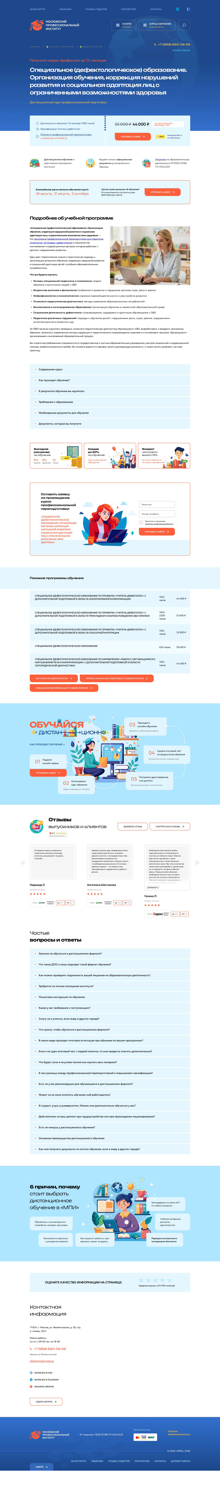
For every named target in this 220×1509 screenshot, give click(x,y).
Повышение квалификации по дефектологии (62, 688)
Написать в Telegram (46, 1379)
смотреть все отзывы (168, 826)
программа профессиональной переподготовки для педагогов (68, 238)
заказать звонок (181, 49)
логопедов (49, 242)
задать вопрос (44, 1401)
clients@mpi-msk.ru (42, 1361)
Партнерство (128, 9)
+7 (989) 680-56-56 (174, 44)
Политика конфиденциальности (179, 1432)
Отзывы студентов (96, 9)
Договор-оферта (180, 1461)
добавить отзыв (133, 826)
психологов (36, 242)
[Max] (188, 9)
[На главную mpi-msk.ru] (54, 21)
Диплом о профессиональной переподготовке (66, 134)
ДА (60, 903)
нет (69, 903)
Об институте (37, 9)
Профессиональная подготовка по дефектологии (115, 678)
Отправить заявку (131, 136)
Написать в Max (43, 1372)
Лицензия (160, 159)
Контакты (156, 9)
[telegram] (177, 9)
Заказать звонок (44, 1386)
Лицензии (65, 9)
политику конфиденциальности (159, 524)
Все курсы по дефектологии (52, 678)
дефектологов (64, 242)
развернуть (153, 887)
